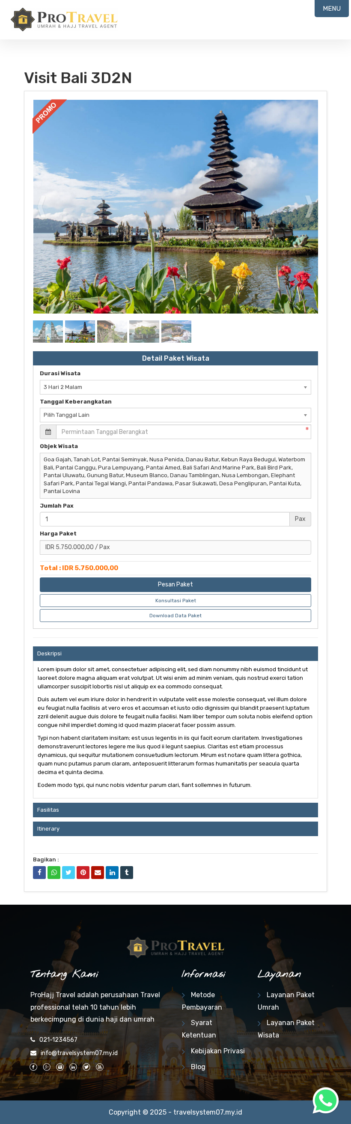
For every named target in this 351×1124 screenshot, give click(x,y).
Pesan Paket (175, 584)
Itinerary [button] (48, 828)
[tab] (175, 653)
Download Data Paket (175, 616)
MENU (332, 8)
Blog (198, 1067)
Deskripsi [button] (49, 653)
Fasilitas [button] (48, 810)
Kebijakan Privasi (218, 1051)
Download (295, 110)
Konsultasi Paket (175, 601)
